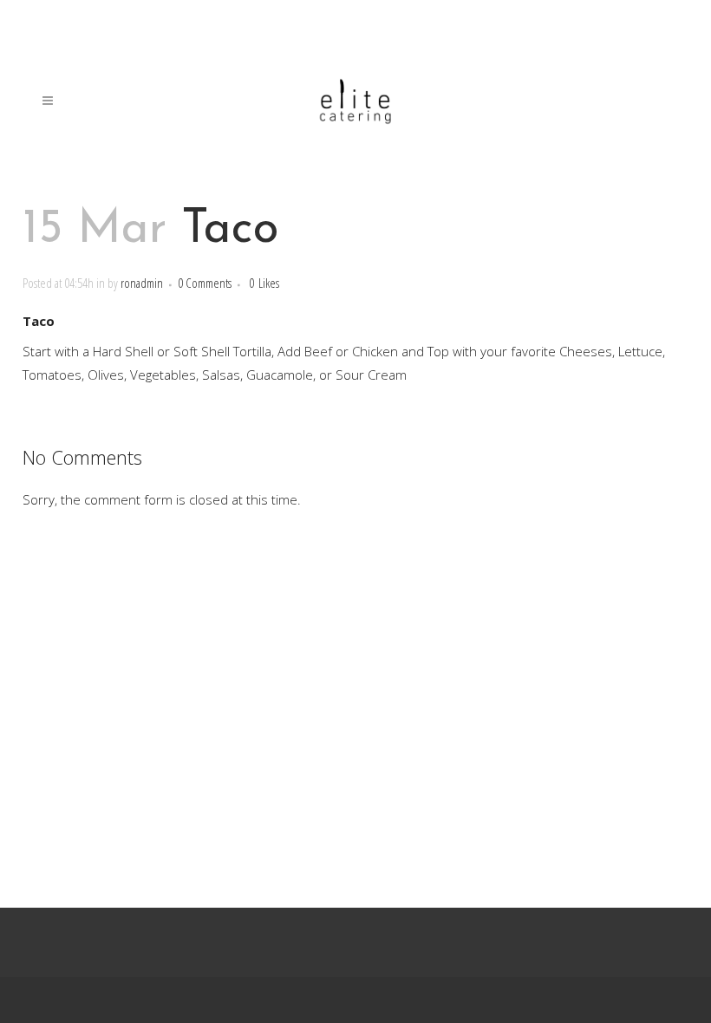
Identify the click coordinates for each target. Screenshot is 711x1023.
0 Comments (205, 282)
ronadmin (142, 282)
